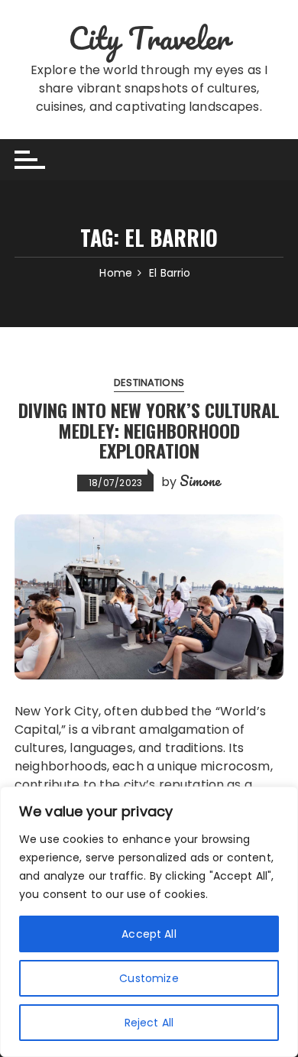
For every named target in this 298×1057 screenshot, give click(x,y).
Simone (200, 481)
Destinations (149, 382)
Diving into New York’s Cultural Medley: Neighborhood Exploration (149, 430)
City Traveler (149, 38)
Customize (148, 978)
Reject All (149, 1022)
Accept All (149, 934)
